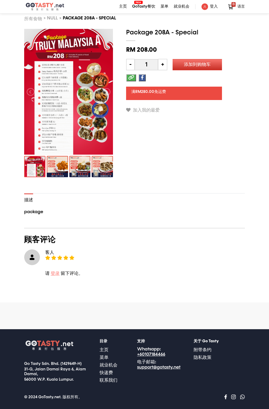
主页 (123, 6)
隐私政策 (202, 357)
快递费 (106, 373)
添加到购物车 (197, 64)
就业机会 (181, 6)
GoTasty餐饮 (143, 5)
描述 (28, 200)
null (52, 18)
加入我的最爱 (146, 110)
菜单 (164, 6)
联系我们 (108, 380)
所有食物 (33, 19)
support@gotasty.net (158, 367)
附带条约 (202, 350)
